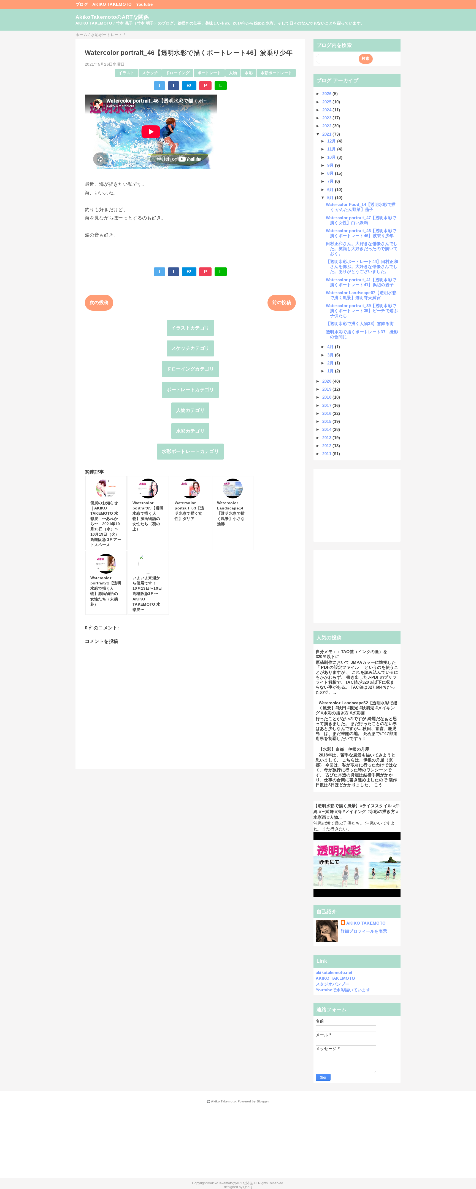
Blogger (263, 1101)
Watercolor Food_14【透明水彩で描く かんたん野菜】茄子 (361, 207)
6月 (331, 189)
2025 (327, 102)
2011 (327, 453)
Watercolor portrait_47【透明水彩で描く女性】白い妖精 (361, 220)
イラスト (126, 73)
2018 (327, 397)
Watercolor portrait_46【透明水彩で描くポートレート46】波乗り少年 (361, 233)
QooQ (247, 1187)
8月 (331, 173)
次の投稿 (99, 302)
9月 (331, 165)
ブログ (81, 4)
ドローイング (178, 73)
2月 (331, 363)
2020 (327, 381)
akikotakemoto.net (334, 972)
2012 (327, 445)
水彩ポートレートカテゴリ (190, 451)
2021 (327, 134)
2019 (327, 389)
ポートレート (209, 73)
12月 (332, 141)
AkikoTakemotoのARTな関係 (112, 17)
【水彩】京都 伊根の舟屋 (344, 749)
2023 (327, 118)
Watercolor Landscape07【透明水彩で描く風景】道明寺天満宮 (361, 295)
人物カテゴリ (190, 410)
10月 (332, 157)
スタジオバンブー (333, 984)
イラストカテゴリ (190, 328)
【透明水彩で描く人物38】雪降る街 (360, 323)
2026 (327, 93)
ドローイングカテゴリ (190, 369)
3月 (331, 355)
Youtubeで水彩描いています (343, 989)
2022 (327, 126)
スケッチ (150, 73)
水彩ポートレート (276, 73)
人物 (233, 73)
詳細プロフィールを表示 (364, 931)
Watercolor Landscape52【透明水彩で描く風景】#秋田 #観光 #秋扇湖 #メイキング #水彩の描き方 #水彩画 (357, 707)
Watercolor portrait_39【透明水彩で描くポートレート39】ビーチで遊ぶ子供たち (362, 310)
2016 (327, 413)
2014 (327, 429)
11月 (332, 149)
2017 (327, 405)
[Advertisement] (357, 505)
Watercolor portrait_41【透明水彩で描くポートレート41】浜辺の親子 (361, 282)
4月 (331, 346)
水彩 (249, 73)
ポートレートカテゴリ (190, 389)
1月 (331, 371)
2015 (327, 421)
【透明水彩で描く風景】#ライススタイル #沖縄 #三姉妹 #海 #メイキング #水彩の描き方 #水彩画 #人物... (356, 811)
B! (189, 85)
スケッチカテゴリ (190, 348)
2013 (327, 437)
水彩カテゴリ (190, 431)
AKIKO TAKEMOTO (112, 4)
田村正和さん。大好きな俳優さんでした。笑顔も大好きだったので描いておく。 (362, 248)
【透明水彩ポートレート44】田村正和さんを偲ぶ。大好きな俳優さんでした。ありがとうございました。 (362, 266)
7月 (331, 181)
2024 (327, 110)
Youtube (144, 4)
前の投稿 (281, 302)
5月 (331, 197)
